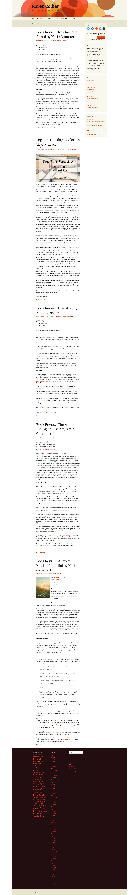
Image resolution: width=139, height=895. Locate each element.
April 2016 (53, 818)
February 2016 (54, 822)
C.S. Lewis (69, 147)
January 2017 (54, 797)
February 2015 (54, 849)
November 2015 (54, 829)
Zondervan (41, 816)
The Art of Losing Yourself (54, 381)
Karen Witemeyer (47, 149)
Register (71, 762)
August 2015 (54, 836)
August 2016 (54, 809)
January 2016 (54, 824)
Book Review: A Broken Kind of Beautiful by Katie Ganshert (56, 565)
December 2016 (54, 800)
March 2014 (53, 874)
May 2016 (53, 815)
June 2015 (53, 840)
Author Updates (90, 82)
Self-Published (38, 797)
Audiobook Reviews (91, 80)
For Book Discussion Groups (93, 98)
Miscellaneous (90, 103)
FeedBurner (99, 39)
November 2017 (54, 775)
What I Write (48, 18)
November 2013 (54, 883)
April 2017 (53, 791)
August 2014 (54, 863)
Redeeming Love (55, 724)
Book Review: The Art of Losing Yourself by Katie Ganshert (55, 429)
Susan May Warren (40, 151)
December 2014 (54, 854)
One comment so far (42, 552)
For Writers (89, 100)
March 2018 (53, 766)
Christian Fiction (90, 89)
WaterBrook (63, 40)
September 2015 (54, 833)
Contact (74, 18)
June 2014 (53, 867)
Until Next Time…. (90, 119)
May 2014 (53, 869)
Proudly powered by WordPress (39, 892)
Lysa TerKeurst (69, 149)
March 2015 (53, 847)
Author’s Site (54, 127)
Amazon (59, 549)
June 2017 (53, 786)
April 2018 (53, 764)
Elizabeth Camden (42, 776)
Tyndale (37, 808)
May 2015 (53, 842)
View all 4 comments (42, 299)
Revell (41, 795)
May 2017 (53, 788)
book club (36, 761)
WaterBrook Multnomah (67, 316)
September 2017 (54, 779)
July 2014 (53, 865)
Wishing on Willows (53, 732)
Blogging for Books (47, 545)
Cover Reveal (90, 91)
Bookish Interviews (91, 87)
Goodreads (54, 549)
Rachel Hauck (36, 792)
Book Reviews (48, 40)
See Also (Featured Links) (92, 107)
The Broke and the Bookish (51, 189)
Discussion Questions (91, 94)
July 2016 (53, 811)
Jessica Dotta (40, 781)
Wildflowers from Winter (70, 731)
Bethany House (39, 759)
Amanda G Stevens (62, 147)
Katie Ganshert (57, 40)
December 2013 (54, 881)
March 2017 (53, 793)
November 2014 (54, 856)
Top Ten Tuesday (51, 147)
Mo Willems (74, 149)
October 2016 (54, 804)
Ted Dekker (42, 801)
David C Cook (37, 774)
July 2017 (53, 784)
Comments (72, 768)
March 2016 (53, 820)
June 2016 (53, 813)
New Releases (90, 105)
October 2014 (54, 858)
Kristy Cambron (61, 149)
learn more (40, 633)
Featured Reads (90, 96)
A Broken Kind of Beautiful (60, 577)
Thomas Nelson (38, 805)
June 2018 (53, 759)
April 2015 (53, 845)
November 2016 (54, 802)
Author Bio (39, 18)
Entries (71, 766)
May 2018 (53, 761)
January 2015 (54, 851)
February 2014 (54, 876)
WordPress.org (72, 771)
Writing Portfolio (65, 18)
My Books (56, 18)
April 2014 (53, 872)
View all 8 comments (42, 744)
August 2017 (54, 782)
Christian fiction (39, 149)
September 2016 (54, 806)
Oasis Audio (41, 789)
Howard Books (39, 779)
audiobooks (40, 756)
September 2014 (54, 860)
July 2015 (53, 838)
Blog (33, 18)
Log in (70, 764)
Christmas (35, 772)
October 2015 (54, 831)
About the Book (46, 127)
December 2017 (54, 773)
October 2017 (54, 777)
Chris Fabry (74, 147)
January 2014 (54, 878)
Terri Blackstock (38, 803)
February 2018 (54, 768)
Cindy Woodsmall (41, 772)
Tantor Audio (36, 801)
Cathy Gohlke (39, 766)
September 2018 (54, 755)
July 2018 (53, 757)
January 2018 (54, 770)
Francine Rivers (35, 777)
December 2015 (54, 827)
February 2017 (54, 795)
